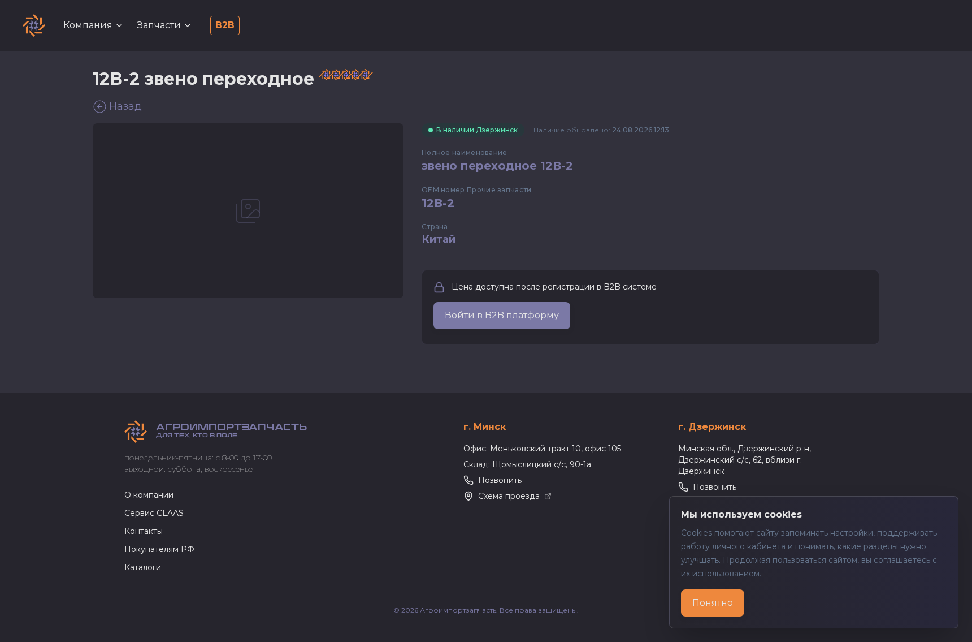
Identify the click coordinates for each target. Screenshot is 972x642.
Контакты (143, 531)
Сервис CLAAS (154, 513)
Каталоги (142, 567)
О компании (148, 495)
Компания (87, 25)
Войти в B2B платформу (502, 315)
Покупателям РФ (159, 549)
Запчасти (159, 25)
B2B (225, 25)
